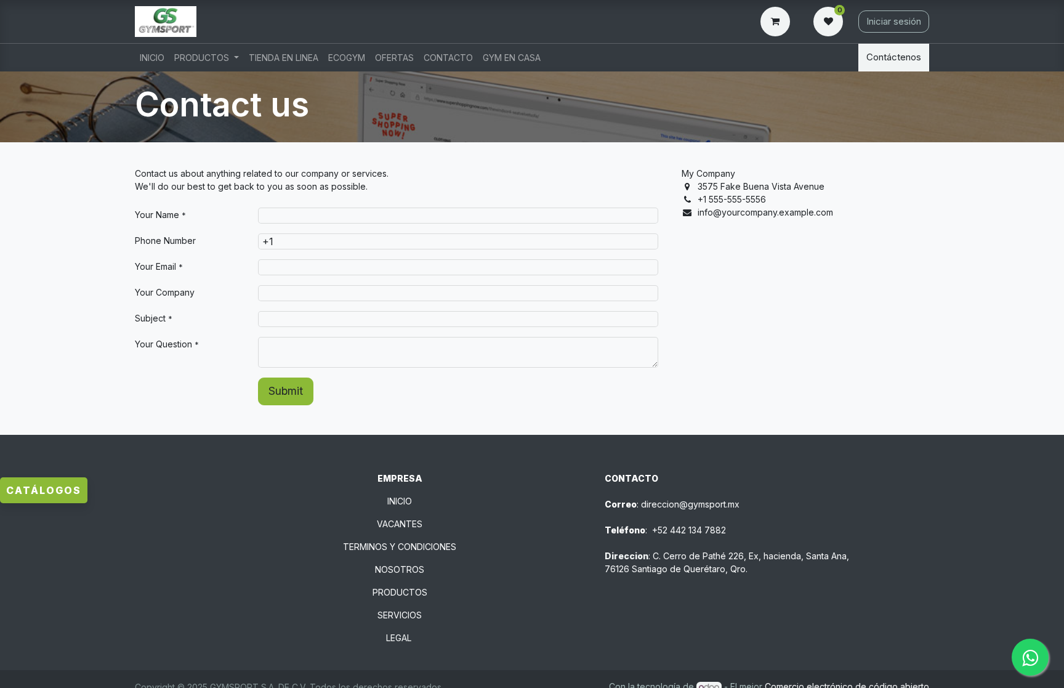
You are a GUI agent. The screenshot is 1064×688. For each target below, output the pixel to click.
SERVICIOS (399, 615)
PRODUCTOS (400, 592)
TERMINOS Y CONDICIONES (399, 546)
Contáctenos (893, 57)
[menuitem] (152, 57)
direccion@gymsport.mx (690, 504)
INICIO (399, 501)
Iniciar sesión (893, 21)
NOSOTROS (399, 569)
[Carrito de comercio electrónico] (777, 21)
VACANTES (399, 524)
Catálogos (43, 490)
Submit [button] (285, 390)
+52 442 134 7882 (689, 530)
